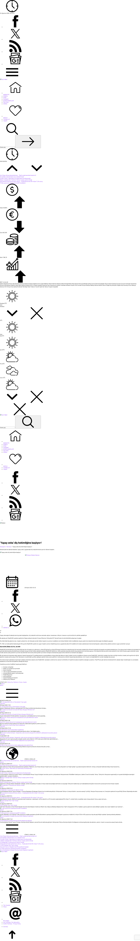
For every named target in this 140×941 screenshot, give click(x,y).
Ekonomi (2, 794)
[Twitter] (15, 39)
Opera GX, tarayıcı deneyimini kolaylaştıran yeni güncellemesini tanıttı (18, 722)
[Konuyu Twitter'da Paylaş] (15, 613)
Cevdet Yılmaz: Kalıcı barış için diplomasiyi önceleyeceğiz (15, 178)
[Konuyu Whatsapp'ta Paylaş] (15, 626)
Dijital (8, 682)
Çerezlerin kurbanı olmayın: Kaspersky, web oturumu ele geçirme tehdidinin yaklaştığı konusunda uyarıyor (28, 737)
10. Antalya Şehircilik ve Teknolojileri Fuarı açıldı (12, 706)
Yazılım (25, 682)
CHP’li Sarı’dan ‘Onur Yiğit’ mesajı (8, 805)
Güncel (2, 762)
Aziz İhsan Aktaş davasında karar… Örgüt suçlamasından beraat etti (18, 175)
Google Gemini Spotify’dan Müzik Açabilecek (12, 729)
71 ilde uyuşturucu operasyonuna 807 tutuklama (12, 183)
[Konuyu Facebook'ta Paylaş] (15, 601)
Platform (15, 682)
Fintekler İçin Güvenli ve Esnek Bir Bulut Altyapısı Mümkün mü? (16, 714)
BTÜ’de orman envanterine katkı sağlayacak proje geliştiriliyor (16, 745)
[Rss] (15, 51)
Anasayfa (2, 546)
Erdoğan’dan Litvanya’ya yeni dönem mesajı (11, 790)
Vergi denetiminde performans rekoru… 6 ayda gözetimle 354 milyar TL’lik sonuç (21, 181)
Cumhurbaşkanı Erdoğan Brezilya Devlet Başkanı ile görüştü (16, 820)
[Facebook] (15, 27)
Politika (2, 802)
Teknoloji (8, 546)
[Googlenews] (15, 64)
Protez (20, 682)
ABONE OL (6, 627)
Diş (12, 682)
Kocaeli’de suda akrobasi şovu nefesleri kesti (12, 177)
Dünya (1, 786)
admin (1, 685)
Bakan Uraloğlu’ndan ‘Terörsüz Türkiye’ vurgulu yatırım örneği (16, 180)
